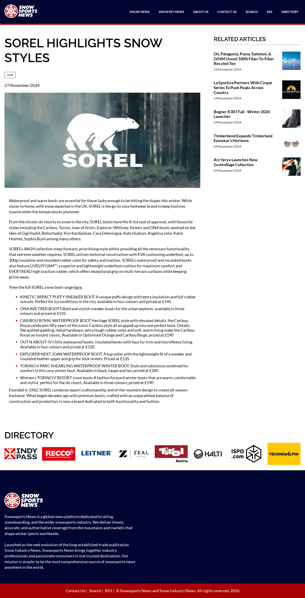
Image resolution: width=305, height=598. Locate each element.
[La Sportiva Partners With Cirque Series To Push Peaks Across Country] (291, 92)
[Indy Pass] (21, 454)
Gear (10, 74)
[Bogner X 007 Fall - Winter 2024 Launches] (291, 119)
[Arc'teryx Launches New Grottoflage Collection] (291, 167)
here (78, 287)
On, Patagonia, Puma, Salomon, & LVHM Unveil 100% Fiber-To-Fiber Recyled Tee (244, 59)
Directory (289, 12)
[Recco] (58, 454)
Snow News (140, 12)
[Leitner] (96, 454)
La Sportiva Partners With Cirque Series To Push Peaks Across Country (243, 87)
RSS (269, 12)
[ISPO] (246, 454)
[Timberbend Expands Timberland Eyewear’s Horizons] (291, 143)
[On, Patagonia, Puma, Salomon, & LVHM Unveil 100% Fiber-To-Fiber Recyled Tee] (291, 64)
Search (252, 12)
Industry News (171, 12)
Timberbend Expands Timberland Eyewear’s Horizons (243, 138)
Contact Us (227, 12)
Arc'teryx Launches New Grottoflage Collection (235, 162)
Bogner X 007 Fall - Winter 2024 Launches (242, 114)
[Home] (71, 501)
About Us (201, 12)
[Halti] (208, 454)
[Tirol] (171, 454)
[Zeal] (133, 454)
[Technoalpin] (284, 454)
